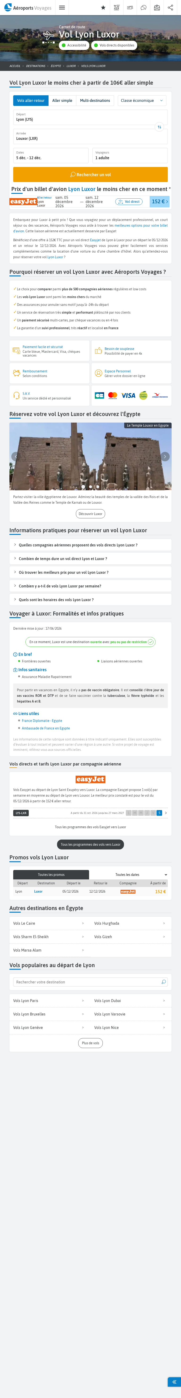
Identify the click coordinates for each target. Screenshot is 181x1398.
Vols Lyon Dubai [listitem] (107, 1001)
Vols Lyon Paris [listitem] (25, 1001)
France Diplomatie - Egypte (42, 721)
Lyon (50, 257)
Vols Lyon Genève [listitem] (28, 1027)
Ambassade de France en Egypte (46, 728)
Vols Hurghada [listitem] (106, 923)
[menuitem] (27, 7)
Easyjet (95, 240)
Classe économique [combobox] (137, 100)
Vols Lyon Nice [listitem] (106, 1027)
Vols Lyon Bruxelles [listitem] (29, 1014)
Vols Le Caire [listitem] (24, 923)
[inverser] (159, 127)
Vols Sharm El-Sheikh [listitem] (31, 937)
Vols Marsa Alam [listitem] (27, 950)
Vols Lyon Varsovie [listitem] (109, 1014)
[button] (74, 45)
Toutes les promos (51, 875)
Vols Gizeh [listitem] (103, 937)
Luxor (59, 257)
